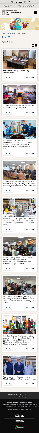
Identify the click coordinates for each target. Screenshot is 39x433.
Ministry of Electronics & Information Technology (19, 405)
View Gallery (29, 77)
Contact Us (23, 394)
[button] (36, 12)
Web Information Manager (19, 397)
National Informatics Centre (24, 404)
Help (29, 394)
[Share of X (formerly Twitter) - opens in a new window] (9, 77)
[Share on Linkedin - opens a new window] (9, 37)
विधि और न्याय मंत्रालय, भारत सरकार (7, 5)
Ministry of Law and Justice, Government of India (26, 5)
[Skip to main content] (11, 2)
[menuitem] (16, 2)
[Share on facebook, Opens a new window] (3, 37)
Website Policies (12, 394)
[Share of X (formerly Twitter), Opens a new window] (6, 37)
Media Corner (11, 33)
